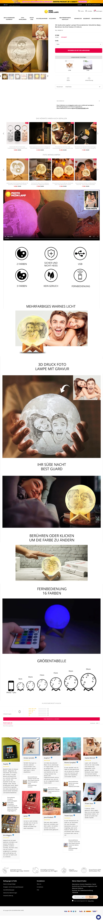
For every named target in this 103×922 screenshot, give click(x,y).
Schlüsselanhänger (41, 18)
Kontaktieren (40, 887)
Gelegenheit (86, 18)
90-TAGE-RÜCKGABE (81, 108)
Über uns (39, 884)
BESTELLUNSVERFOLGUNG (92, 4)
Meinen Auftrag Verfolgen (9, 884)
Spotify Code (32, 18)
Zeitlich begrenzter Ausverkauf (9, 18)
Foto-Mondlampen (22, 18)
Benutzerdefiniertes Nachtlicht (65, 18)
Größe (56, 40)
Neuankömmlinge (96, 18)
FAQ (38, 890)
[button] (3, 48)
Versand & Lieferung (8, 895)
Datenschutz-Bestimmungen (10, 892)
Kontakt (80, 4)
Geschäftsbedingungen (8, 890)
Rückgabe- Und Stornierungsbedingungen (13, 887)
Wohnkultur (78, 18)
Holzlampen (52, 18)
